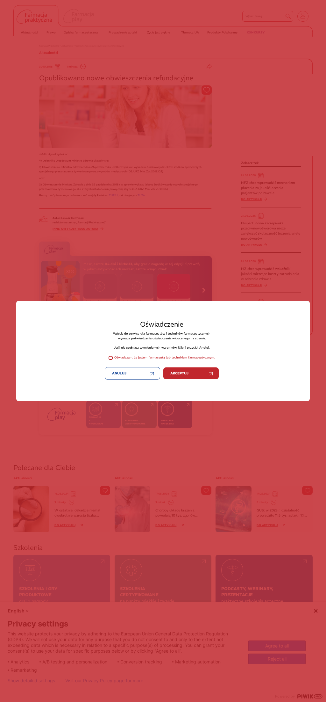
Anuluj (119, 373)
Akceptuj (179, 373)
